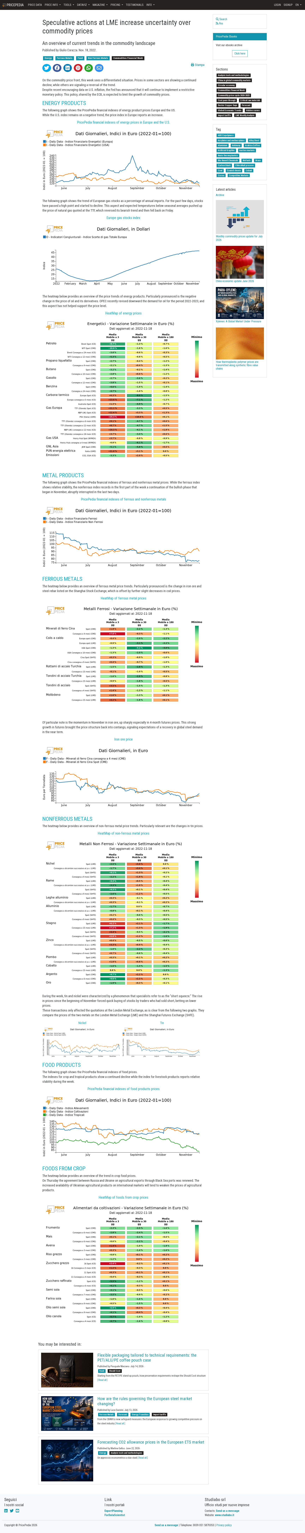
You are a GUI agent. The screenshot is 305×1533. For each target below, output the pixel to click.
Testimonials (134, 5)
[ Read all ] (102, 1380)
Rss (220, 23)
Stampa (199, 65)
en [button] (297, 5)
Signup (288, 5)
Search (223, 19)
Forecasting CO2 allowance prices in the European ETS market (150, 1442)
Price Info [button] (52, 5)
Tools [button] (68, 5)
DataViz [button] (82, 5)
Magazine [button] (99, 5)
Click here (239, 53)
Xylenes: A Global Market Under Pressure (238, 321)
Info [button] (149, 5)
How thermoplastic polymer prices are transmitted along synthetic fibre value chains (237, 365)
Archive (220, 195)
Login (277, 5)
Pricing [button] (115, 5)
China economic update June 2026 (235, 281)
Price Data (35, 5)
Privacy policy (224, 1525)
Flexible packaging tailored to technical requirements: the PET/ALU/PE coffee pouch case (146, 1358)
